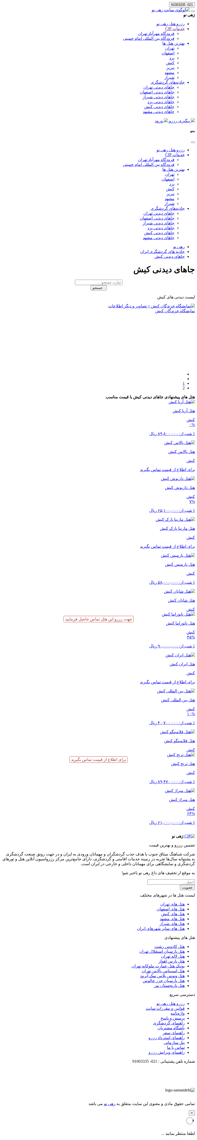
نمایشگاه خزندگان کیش (175, 311)
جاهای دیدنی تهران (158, 87)
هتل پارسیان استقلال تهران (162, 951)
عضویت (187, 887)
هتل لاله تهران (173, 956)
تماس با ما (176, 1047)
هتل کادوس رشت (169, 946)
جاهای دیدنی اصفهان (157, 92)
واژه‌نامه (178, 1013)
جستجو (99, 288)
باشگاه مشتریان (171, 1028)
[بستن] (193, 142)
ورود (159, 121)
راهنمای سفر (174, 1033)
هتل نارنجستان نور (169, 985)
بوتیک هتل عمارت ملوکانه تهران (158, 966)
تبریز (170, 67)
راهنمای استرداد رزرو (167, 1037)
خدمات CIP (175, 28)
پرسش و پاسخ (173, 1018)
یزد (171, 58)
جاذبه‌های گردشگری (168, 82)
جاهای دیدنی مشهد (158, 111)
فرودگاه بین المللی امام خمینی (148, 38)
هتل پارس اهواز (172, 961)
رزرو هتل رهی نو (170, 24)
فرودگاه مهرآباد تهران (156, 33)
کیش (170, 63)
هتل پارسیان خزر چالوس (164, 980)
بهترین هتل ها (173, 43)
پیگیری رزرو (179, 121)
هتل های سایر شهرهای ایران (161, 928)
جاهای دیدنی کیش (159, 107)
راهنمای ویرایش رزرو (167, 1052)
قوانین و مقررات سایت (165, 1008)
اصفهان (168, 53)
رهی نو (109, 1103)
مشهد (169, 72)
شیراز (169, 77)
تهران (169, 48)
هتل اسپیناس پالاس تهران (163, 971)
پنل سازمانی (174, 1042)
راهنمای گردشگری (169, 1023)
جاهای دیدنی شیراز (158, 97)
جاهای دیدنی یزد (160, 102)
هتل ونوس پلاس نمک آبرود (162, 976)
